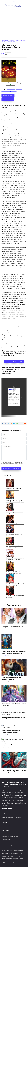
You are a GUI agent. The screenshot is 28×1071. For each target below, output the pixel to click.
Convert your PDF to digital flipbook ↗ (18, 416)
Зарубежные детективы (9, 91)
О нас (3, 813)
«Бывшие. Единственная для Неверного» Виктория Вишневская (15, 559)
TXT (7, 361)
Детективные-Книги (6, 40)
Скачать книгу (7, 99)
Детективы (16, 40)
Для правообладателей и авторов (11, 817)
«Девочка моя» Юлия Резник (15, 524)
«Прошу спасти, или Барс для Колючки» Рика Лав (11, 678)
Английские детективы (14, 89)
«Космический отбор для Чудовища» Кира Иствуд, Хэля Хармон (14, 771)
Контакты (4, 826)
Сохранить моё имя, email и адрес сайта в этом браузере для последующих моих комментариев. (13, 464)
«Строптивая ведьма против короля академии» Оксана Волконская (13, 652)
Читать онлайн (8, 95)
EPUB (14, 361)
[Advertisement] (14, 22)
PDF (21, 361)
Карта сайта (4, 822)
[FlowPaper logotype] (7, 415)
